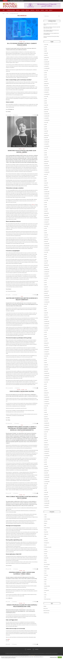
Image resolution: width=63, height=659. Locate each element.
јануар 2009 (46, 498)
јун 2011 (45, 436)
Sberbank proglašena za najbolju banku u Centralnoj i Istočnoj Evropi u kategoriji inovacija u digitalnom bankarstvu (21, 428)
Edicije (45, 536)
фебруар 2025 (46, 83)
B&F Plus (45, 521)
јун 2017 (45, 282)
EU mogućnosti (46, 542)
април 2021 (46, 182)
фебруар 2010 (46, 470)
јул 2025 (45, 72)
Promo (45, 577)
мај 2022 (45, 154)
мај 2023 (45, 128)
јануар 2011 (46, 446)
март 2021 (45, 185)
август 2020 (46, 200)
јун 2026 (45, 48)
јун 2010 (45, 462)
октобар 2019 (46, 221)
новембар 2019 (46, 219)
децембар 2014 (46, 347)
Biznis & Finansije (47, 527)
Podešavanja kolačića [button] (53, 657)
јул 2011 (45, 433)
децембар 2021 (46, 165)
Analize (45, 514)
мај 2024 (45, 102)
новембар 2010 (46, 451)
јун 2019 (45, 230)
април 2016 (46, 312)
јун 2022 (45, 152)
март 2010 (45, 468)
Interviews (46, 551)
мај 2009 (45, 490)
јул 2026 (45, 46)
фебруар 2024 (46, 109)
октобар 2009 (46, 479)
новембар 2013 (46, 375)
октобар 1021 (46, 507)
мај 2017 (45, 284)
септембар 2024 (46, 94)
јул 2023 (45, 124)
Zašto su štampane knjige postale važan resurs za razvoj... (20, 0)
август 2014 (46, 356)
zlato (45, 596)
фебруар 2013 (46, 392)
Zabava (45, 594)
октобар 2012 (46, 401)
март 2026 (45, 55)
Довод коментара (46, 610)
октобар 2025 (46, 66)
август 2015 (46, 330)
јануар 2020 (46, 215)
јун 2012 (45, 410)
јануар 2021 (46, 189)
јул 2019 (45, 228)
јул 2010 (45, 459)
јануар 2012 (46, 420)
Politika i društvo (47, 568)
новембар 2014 (46, 349)
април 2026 (46, 53)
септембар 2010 (46, 455)
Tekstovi (17, 10)
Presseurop (46, 575)
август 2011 (46, 431)
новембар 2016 (46, 297)
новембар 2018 (46, 245)
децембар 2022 (46, 139)
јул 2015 (45, 332)
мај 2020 (45, 206)
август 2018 (46, 252)
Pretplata (37, 10)
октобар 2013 (46, 377)
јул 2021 (45, 176)
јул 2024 (45, 98)
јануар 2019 (46, 241)
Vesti (4, 10)
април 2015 (46, 338)
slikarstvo (33, 204)
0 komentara (15, 294)
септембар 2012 (46, 403)
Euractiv (45, 544)
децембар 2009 (46, 475)
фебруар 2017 (46, 291)
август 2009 (46, 483)
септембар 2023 (46, 120)
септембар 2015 (46, 327)
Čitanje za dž (46, 534)
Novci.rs (45, 562)
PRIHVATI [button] (59, 657)
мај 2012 (45, 412)
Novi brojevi (46, 566)
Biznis (45, 525)
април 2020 (46, 208)
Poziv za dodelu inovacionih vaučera (22, 391)
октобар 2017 (46, 273)
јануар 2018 (46, 267)
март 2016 (45, 314)
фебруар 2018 (46, 265)
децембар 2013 (46, 373)
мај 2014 (45, 362)
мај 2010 (45, 464)
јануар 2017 (46, 293)
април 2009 (46, 492)
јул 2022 (45, 150)
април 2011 (46, 440)
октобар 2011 (46, 427)
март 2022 (45, 159)
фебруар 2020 (46, 213)
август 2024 (46, 96)
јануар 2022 (46, 163)
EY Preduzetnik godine (11, 10)
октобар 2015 (46, 325)
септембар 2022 (46, 146)
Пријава (45, 606)
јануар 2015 (46, 345)
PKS (9, 639)
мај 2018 (45, 258)
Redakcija (27, 10)
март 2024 (45, 107)
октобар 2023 (46, 118)
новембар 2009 (46, 477)
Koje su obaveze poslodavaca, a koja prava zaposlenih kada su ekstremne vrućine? (52, 27)
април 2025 (46, 79)
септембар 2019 (46, 224)
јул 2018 (45, 254)
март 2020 (45, 211)
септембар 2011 (46, 429)
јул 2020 (45, 202)
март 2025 (45, 81)
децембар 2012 (46, 397)
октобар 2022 (46, 144)
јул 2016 (45, 306)
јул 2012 (45, 407)
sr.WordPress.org (46, 612)
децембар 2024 (46, 87)
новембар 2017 (46, 271)
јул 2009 (45, 485)
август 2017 (46, 278)
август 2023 (46, 122)
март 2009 (45, 494)
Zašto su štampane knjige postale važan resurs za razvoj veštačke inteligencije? (51, 31)
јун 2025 (45, 74)
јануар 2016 (46, 319)
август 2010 (46, 457)
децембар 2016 (46, 295)
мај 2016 (45, 310)
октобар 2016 (46, 299)
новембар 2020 (46, 193)
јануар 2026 (46, 59)
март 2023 (45, 133)
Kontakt (42, 10)
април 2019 (46, 234)
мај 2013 (45, 388)
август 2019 (46, 226)
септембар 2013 (46, 379)
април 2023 (46, 131)
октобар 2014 (46, 351)
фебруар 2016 (46, 317)
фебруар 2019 (46, 239)
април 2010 (46, 466)
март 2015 (45, 340)
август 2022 (46, 148)
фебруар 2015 (46, 343)
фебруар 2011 (46, 444)
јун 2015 (45, 334)
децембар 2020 (46, 191)
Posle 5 (45, 570)
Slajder (45, 583)
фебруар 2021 (46, 187)
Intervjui (45, 553)
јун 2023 (45, 126)
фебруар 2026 (46, 57)
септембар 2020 (46, 198)
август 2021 (46, 174)
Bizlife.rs (45, 523)
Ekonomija (46, 538)
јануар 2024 (46, 111)
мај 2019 (45, 232)
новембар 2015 (46, 323)
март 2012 (45, 416)
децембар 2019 (46, 217)
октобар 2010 (46, 453)
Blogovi (22, 10)
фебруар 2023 (46, 135)
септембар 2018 (46, 250)
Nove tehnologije (47, 564)
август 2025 (46, 70)
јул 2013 (45, 384)
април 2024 (46, 105)
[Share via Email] (37, 294)
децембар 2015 (46, 321)
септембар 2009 (46, 481)
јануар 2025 (46, 85)
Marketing (32, 10)
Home (3, 13)
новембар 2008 (46, 503)
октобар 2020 (46, 195)
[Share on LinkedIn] (36, 294)
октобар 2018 (46, 247)
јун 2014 (45, 360)
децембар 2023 (46, 113)
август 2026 (46, 44)
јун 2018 (45, 256)
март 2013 (45, 390)
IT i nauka (45, 555)
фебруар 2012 (46, 418)
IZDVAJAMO (46, 557)
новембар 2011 (46, 425)
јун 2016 (45, 308)
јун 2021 (45, 178)
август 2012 (46, 405)
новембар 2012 (46, 399)
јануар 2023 (46, 137)
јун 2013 (45, 386)
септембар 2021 (46, 172)
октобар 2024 (46, 92)
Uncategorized (46, 590)
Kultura (45, 560)
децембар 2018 (46, 243)
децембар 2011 (46, 423)
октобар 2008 (46, 505)
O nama (46, 10)
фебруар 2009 (46, 496)
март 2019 (45, 237)
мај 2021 (45, 180)
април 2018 (46, 260)
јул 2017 (45, 280)
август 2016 (46, 304)
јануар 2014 (46, 371)
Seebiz (45, 581)
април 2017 (46, 286)
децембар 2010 (46, 449)
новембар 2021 (46, 167)
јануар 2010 (46, 472)
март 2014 (45, 366)
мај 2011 (45, 438)
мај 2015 (45, 336)
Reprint (45, 579)
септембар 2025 (46, 68)
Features (45, 549)
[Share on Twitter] (35, 294)
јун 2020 (45, 204)
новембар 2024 (46, 89)
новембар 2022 (46, 141)
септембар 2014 (46, 353)
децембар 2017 (46, 269)
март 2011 (45, 442)
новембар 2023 (46, 115)
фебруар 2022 (46, 161)
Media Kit (50, 10)
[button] (8, 1)
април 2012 (46, 414)
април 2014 (46, 364)
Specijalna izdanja (47, 586)
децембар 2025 (46, 61)
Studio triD (33, 655)
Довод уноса (46, 608)
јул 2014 (45, 358)
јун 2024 (45, 100)
